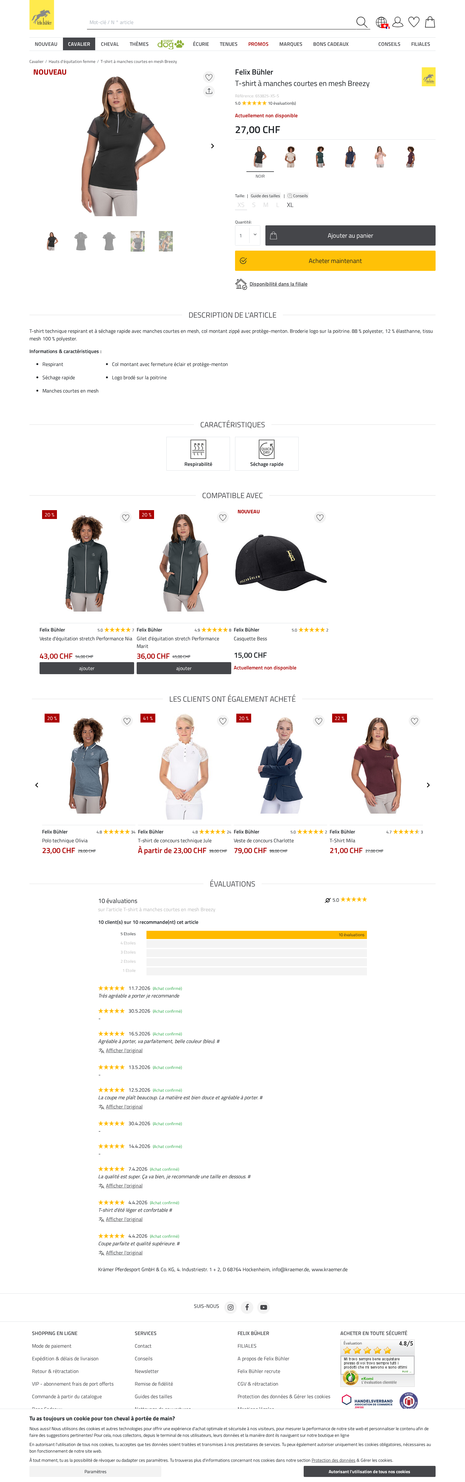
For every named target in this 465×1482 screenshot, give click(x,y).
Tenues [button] (229, 44)
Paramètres (95, 1471)
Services (146, 1333)
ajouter (87, 668)
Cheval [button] (110, 44)
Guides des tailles (153, 1396)
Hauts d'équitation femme (72, 61)
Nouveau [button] (46, 44)
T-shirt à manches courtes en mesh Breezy (139, 61)
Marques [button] (290, 44)
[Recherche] (363, 22)
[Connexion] (397, 21)
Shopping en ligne (55, 1333)
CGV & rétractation (258, 1383)
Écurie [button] (201, 44)
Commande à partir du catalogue (67, 1396)
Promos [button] (258, 44)
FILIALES (247, 1346)
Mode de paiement (51, 1346)
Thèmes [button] (139, 44)
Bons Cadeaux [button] (331, 44)
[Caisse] (430, 21)
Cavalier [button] (79, 44)
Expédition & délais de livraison (65, 1358)
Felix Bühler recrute (259, 1371)
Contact (143, 1346)
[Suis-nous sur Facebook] (247, 1307)
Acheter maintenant (335, 260)
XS (241, 205)
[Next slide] (212, 146)
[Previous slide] (34, 146)
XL (290, 205)
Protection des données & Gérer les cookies (284, 1396)
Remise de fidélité (154, 1383)
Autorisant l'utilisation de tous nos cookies (369, 1471)
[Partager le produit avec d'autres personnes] (209, 91)
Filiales (420, 44)
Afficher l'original (124, 1050)
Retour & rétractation (55, 1371)
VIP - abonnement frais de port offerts (73, 1383)
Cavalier (36, 61)
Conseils (301, 195)
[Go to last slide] (37, 785)
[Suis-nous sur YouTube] (263, 1307)
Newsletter (147, 1371)
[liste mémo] (413, 21)
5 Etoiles (128, 934)
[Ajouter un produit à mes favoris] (209, 77)
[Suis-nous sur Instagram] (230, 1307)
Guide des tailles (265, 195)
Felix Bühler (253, 1333)
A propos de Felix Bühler (263, 1358)
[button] (170, 44)
